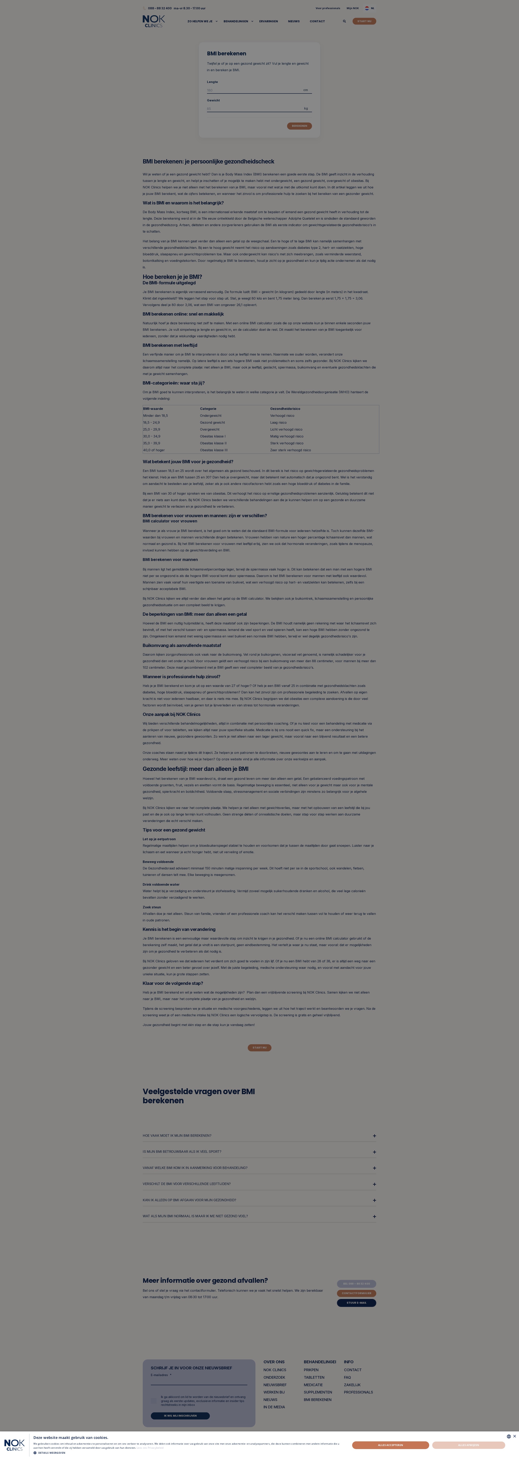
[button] (187, 1453)
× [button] (514, 1436)
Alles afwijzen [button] (468, 1445)
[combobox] (509, 1436)
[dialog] (259, 1445)
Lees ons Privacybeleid (150, 1447)
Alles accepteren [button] (390, 1445)
